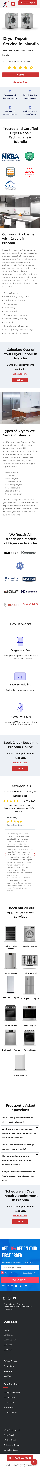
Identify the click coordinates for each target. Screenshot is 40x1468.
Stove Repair (11, 1025)
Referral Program (11, 1361)
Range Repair (30, 1050)
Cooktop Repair (30, 973)
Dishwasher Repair (11, 1050)
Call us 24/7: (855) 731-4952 (20, 1465)
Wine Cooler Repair (12, 1430)
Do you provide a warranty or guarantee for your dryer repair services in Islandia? (17, 1160)
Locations (8, 1371)
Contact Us (8, 1335)
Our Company (10, 1340)
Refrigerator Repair (30, 999)
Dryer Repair (11, 973)
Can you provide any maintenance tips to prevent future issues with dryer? (18, 1176)
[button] (13, 4)
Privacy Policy (27, 1273)
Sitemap (18, 1307)
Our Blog (7, 1376)
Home (6, 1330)
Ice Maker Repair (11, 998)
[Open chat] (34, 1462)
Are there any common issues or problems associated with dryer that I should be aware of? (19, 1133)
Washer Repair (30, 946)
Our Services (9, 1350)
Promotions (9, 1366)
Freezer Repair (20, 1075)
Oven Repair (30, 1025)
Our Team (8, 1345)
